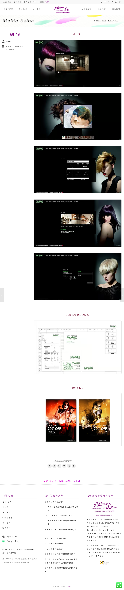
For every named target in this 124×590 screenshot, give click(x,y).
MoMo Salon (18, 20)
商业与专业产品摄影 (54, 549)
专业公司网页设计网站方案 (60, 516)
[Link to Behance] (109, 2)
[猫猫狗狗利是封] (122, 295)
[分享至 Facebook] (49, 466)
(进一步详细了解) (9, 553)
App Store (11, 536)
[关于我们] (22, 6)
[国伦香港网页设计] (62, 9)
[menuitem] (8, 6)
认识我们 (6, 523)
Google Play (13, 541)
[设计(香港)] (8, 6)
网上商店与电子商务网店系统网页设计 (61, 531)
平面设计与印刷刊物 (54, 544)
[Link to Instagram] (101, 2)
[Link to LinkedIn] (116, 2)
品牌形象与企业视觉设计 (56, 538)
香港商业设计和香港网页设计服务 (60, 554)
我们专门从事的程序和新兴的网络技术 (61, 570)
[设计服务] (36, 6)
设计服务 (6, 513)
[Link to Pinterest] (105, 2)
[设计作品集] (86, 6)
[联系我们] (116, 6)
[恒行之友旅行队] (2, 295)
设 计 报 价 (8, 2)
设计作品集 (7, 518)
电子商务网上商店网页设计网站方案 (63, 522)
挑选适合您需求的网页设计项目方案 (63, 508)
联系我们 (6, 528)
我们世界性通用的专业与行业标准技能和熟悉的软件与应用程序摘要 (61, 561)
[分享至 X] (54, 466)
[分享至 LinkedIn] (69, 466)
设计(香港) (7, 502)
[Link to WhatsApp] (120, 2)
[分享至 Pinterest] (64, 466)
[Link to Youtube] (112, 2)
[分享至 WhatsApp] (59, 466)
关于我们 (6, 507)
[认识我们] (102, 6)
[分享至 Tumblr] (74, 466)
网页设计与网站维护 (54, 502)
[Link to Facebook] (98, 2)
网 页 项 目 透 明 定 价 (23, 2)
